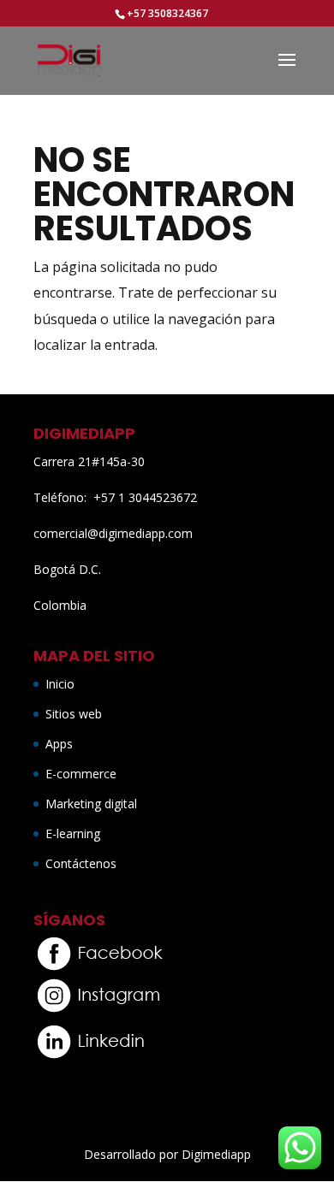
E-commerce (80, 773)
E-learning (72, 833)
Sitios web (73, 714)
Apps (59, 744)
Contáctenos (80, 863)
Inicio (60, 684)
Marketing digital (91, 803)
